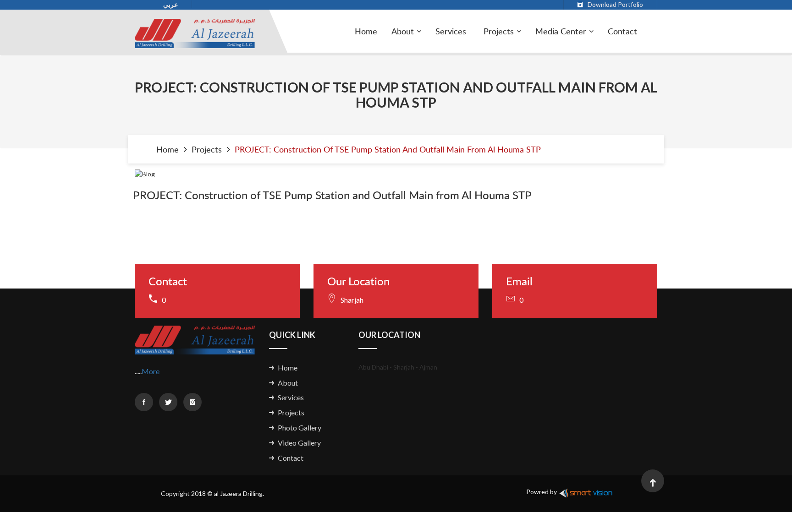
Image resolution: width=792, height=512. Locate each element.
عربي (170, 4)
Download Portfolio (615, 4)
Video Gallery (299, 442)
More (151, 371)
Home (366, 31)
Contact (622, 31)
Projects (499, 31)
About (288, 382)
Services (450, 31)
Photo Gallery (299, 427)
